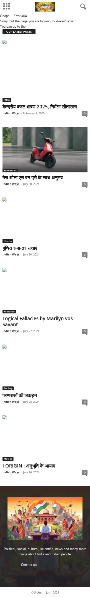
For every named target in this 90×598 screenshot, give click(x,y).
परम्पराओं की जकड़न (19, 395)
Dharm (8, 241)
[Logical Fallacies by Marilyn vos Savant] (45, 290)
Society (8, 388)
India (7, 99)
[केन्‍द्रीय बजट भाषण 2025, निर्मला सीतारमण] (45, 71)
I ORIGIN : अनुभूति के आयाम (28, 465)
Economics (10, 170)
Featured (9, 311)
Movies (8, 458)
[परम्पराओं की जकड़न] (45, 367)
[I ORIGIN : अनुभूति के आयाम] (45, 438)
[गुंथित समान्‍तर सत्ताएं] (45, 220)
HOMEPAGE (35, 26)
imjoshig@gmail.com (54, 565)
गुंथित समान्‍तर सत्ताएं (19, 248)
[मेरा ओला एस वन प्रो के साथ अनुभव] (45, 149)
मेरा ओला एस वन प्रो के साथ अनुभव (32, 177)
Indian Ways (10, 113)
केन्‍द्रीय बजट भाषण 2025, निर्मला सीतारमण (39, 106)
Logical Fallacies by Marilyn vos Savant (37, 321)
